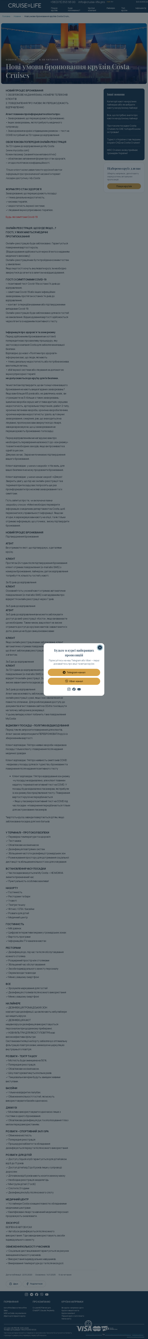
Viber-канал (76, 681)
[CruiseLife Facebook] (74, 689)
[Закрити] (100, 647)
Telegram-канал (76, 672)
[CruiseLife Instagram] (69, 689)
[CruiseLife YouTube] (79, 689)
